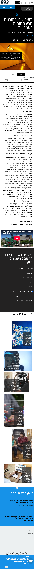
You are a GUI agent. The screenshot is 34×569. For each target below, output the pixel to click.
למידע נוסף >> (25, 563)
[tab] (21, 74)
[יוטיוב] (17, 553)
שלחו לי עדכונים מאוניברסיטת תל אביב (20, 291)
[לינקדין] (22, 553)
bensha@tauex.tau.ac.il (24, 502)
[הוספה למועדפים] (17, 14)
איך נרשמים (30, 530)
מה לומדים (30, 534)
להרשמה (18, 2)
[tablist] (17, 74)
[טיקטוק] (12, 553)
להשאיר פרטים (8, 7)
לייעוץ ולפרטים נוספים (22, 493)
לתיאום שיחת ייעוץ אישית (11, 58)
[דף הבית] (5, 2)
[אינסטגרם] (7, 553)
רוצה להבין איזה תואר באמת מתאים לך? (10, 56)
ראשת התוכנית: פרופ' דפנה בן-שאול (21, 500)
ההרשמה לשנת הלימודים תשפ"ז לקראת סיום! (10, 57)
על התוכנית (25, 80)
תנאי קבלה (8, 80)
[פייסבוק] (26, 553)
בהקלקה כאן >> (27, 520)
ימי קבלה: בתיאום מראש (26, 505)
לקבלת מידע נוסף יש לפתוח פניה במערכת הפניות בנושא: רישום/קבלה (19, 517)
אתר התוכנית (29, 35)
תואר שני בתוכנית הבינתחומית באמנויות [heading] (18, 23)
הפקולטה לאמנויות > (27, 8)
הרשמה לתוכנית (25, 40)
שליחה (16, 296)
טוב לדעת (31, 537)
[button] (31, 561)
